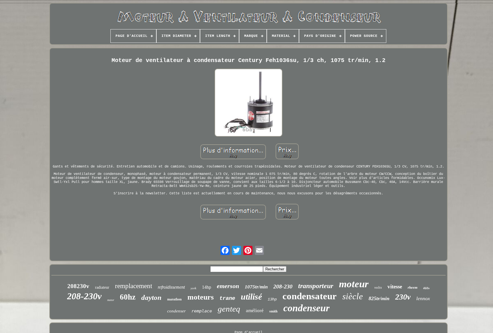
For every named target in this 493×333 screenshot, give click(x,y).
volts (378, 287)
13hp (272, 299)
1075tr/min (256, 287)
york (193, 288)
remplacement (133, 286)
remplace (201, 311)
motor (110, 300)
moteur (354, 284)
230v (403, 296)
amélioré (255, 310)
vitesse (394, 287)
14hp (206, 287)
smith (273, 311)
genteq (229, 308)
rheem (412, 287)
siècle (352, 296)
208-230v (84, 296)
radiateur (102, 287)
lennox (423, 298)
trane (227, 298)
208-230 (282, 286)
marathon (174, 299)
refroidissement (171, 287)
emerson (228, 286)
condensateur (309, 296)
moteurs (200, 297)
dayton (151, 297)
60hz (128, 297)
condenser (176, 311)
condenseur (306, 308)
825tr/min (379, 298)
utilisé (251, 296)
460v (426, 288)
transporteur (315, 286)
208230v (78, 286)
